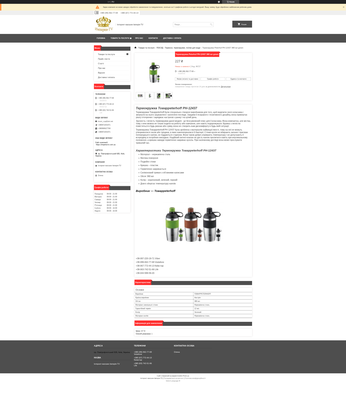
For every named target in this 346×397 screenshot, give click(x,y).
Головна (101, 38)
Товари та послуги (120, 38)
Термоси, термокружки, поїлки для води (182, 48)
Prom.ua (186, 376)
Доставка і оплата (172, 38)
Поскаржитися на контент (174, 378)
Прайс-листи (104, 59)
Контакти (153, 38)
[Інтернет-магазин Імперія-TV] (104, 24)
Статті (101, 63)
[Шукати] (211, 24)
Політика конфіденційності (195, 378)
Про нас (139, 38)
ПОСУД (160, 48)
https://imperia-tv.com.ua (105, 145)
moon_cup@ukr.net (105, 121)
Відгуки (101, 73)
